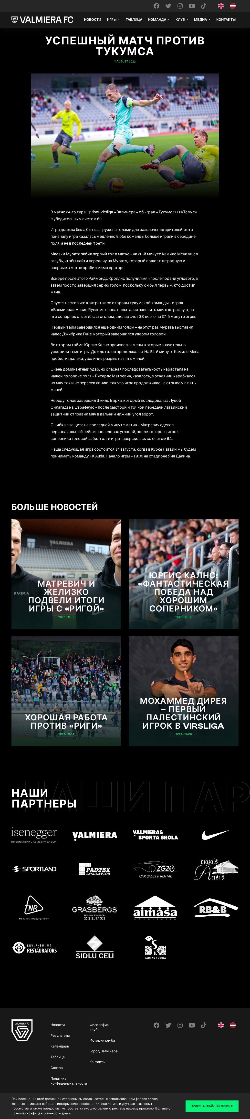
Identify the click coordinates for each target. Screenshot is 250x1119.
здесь (66, 1113)
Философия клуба (99, 1027)
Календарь (60, 1046)
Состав (57, 1068)
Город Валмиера (104, 1051)
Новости (92, 20)
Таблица (134, 20)
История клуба (102, 1040)
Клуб (180, 20)
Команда (157, 20)
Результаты (60, 1035)
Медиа (200, 20)
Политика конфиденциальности (66, 1081)
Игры (111, 20)
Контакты (226, 20)
